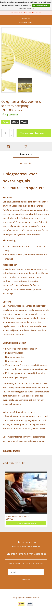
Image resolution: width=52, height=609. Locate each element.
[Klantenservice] (8, 147)
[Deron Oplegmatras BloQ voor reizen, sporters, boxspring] (26, 52)
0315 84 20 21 (29, 542)
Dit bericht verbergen (40, 5)
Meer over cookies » (26, 8)
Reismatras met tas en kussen (18, 516)
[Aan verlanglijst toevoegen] (25, 147)
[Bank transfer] (30, 604)
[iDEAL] (21, 604)
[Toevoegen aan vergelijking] (42, 147)
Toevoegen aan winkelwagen (26, 523)
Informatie (26, 154)
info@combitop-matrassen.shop (28, 553)
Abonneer (26, 579)
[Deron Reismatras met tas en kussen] (26, 492)
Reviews (26, 163)
